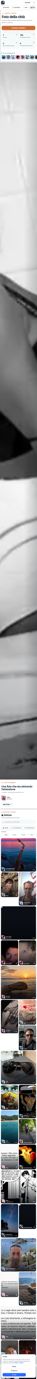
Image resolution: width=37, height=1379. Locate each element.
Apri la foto (7, 804)
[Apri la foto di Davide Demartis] (9, 1352)
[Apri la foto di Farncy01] (18, 982)
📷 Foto (33, 7)
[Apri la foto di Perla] (9, 1156)
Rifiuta (14, 1366)
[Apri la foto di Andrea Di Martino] (27, 889)
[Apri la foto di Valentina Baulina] (27, 1131)
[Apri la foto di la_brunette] (18, 923)
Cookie (21, 1363)
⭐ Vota (25, 7)
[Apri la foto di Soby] (27, 1012)
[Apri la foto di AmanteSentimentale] (9, 1220)
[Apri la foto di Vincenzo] (27, 1288)
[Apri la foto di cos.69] (27, 1037)
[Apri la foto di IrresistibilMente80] (18, 855)
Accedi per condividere (18, 28)
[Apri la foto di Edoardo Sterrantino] (18, 1254)
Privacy (16, 1363)
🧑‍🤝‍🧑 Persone (6, 7)
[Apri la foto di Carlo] (9, 1127)
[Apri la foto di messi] (9, 884)
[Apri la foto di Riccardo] (27, 1101)
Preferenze (14, 1370)
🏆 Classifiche (16, 7)
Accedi (27, 2)
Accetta (14, 1374)
